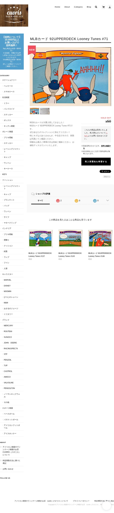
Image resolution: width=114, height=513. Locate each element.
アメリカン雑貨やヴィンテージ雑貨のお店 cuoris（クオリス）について (11, 451)
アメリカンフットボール (12, 426)
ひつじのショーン (11, 297)
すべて (40, 200)
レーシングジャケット (12, 150)
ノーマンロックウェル (12, 395)
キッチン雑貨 (9, 126)
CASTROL (8, 371)
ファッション (7, 180)
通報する (107, 176)
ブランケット (9, 200)
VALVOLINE (9, 383)
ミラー (6, 103)
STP (5, 354)
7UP (5, 365)
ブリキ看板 (8, 137)
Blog (89, 7)
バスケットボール (11, 420)
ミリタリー (8, 314)
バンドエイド (9, 109)
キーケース (8, 168)
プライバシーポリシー (81, 501)
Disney (7, 286)
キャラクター (7, 274)
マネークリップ (10, 223)
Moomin (7, 291)
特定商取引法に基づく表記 (11, 462)
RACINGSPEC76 (11, 348)
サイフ (6, 217)
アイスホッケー (10, 433)
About (67, 7)
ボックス (7, 120)
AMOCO (7, 377)
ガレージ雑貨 (7, 132)
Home (57, 7)
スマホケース (9, 91)
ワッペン (7, 163)
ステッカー (8, 115)
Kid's (4, 174)
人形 (5, 268)
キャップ (7, 157)
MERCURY (8, 326)
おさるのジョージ (11, 308)
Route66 (8, 331)
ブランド (5, 320)
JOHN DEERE (10, 343)
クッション (8, 246)
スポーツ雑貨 (7, 408)
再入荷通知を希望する (96, 161)
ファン (6, 263)
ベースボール (9, 414)
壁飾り (6, 240)
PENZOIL (7, 360)
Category (78, 7)
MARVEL (7, 280)
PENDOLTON (9, 388)
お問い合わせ (8, 469)
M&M (6, 303)
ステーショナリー (9, 80)
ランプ (6, 257)
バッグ (6, 206)
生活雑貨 (5, 97)
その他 (6, 402)
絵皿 (5, 251)
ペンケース (8, 86)
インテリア (6, 228)
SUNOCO (8, 337)
